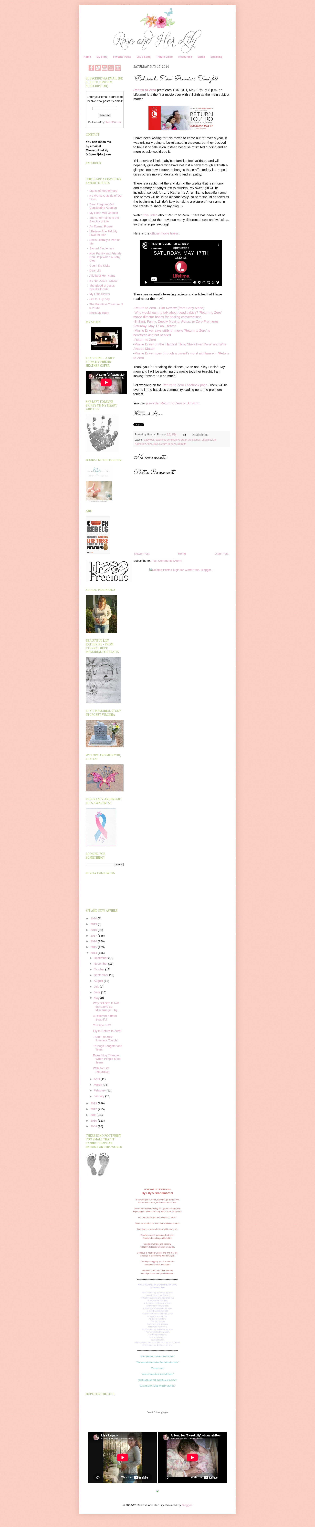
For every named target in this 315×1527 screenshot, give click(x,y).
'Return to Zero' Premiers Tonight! (105, 1038)
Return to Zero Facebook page (185, 385)
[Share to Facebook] (203, 434)
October (99, 969)
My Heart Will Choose (103, 212)
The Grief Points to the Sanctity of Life (104, 219)
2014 (94, 952)
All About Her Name (102, 275)
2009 (94, 1126)
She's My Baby (99, 312)
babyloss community (167, 439)
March (98, 1084)
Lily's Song (144, 56)
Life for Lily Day (99, 299)
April (97, 1079)
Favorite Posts (122, 56)
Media (201, 56)
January (99, 1096)
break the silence (190, 439)
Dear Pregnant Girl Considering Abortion (103, 206)
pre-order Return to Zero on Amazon (172, 403)
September (101, 975)
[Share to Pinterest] (206, 434)
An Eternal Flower (101, 226)
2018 (94, 930)
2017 (94, 935)
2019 (94, 924)
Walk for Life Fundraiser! (101, 1070)
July (97, 986)
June (97, 992)
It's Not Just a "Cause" (103, 280)
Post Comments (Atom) (166, 560)
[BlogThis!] (197, 434)
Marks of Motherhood (103, 190)
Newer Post (141, 553)
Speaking (216, 56)
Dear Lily (95, 270)
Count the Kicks (99, 265)
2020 (94, 918)
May (97, 998)
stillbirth (181, 443)
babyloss (149, 439)
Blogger (187, 1505)
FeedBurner (113, 122)
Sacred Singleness (101, 248)
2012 (94, 1109)
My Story (101, 56)
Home (87, 56)
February (100, 1090)
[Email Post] (184, 434)
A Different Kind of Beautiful (105, 1017)
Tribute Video (164, 56)
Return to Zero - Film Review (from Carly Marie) (169, 308)
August (99, 980)
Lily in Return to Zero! (107, 1031)
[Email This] (193, 434)
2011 (93, 1115)
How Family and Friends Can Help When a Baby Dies (105, 257)
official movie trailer (164, 233)
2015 (94, 947)
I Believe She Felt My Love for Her (103, 233)
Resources (185, 56)
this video (150, 215)
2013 (94, 1103)
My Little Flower (99, 294)
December (101, 958)
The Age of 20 (102, 1025)
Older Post (222, 553)
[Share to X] (200, 434)
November (101, 963)
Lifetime (206, 439)
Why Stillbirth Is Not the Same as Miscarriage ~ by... (106, 1007)
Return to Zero (144, 90)
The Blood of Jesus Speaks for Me (102, 287)
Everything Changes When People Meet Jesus (107, 1059)
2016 (94, 941)
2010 (94, 1120)
